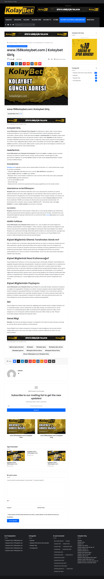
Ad (8, 500)
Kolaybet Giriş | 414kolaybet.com (14, 550)
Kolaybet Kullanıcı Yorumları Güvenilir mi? (88, 561)
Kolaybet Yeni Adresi (58, 571)
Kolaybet (26, 19)
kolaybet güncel (18, 350)
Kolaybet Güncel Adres (34, 350)
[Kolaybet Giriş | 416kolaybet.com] (56, 456)
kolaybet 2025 (57, 543)
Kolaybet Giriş (68, 5)
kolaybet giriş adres (58, 552)
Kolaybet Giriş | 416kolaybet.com (53, 463)
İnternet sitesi (41, 507)
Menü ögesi (90, 19)
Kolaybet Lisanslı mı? (83, 549)
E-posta (9, 507)
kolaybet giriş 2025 (66, 549)
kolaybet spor (70, 568)
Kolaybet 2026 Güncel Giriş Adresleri (73, 19)
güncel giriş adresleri (17, 347)
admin (11, 59)
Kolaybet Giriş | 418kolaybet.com (12, 463)
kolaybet (30, 347)
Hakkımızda (17, 19)
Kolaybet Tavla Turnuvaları (84, 554)
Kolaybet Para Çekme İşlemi (84, 552)
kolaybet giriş (41, 347)
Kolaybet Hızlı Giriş (85, 37)
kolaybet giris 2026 (67, 546)
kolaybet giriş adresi (56, 347)
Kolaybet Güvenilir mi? (83, 550)
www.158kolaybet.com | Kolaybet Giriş (36, 354)
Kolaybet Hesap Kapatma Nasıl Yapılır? (87, 557)
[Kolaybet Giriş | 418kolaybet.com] (16, 456)
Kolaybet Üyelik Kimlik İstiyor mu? (86, 559)
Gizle (20, 113)
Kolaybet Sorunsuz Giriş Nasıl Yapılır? (87, 562)
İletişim (55, 19)
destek (48, 215)
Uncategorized (77, 80)
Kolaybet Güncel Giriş (53, 350)
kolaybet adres (57, 546)
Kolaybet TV (47, 19)
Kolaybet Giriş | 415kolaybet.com (14, 548)
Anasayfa (9, 19)
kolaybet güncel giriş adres (60, 563)
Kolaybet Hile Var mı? (83, 555)
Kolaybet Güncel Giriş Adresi (60, 565)
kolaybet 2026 (66, 543)
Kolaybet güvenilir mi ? (59, 568)
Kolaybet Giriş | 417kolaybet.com (32, 452)
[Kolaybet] (19, 10)
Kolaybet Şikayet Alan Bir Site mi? (86, 547)
